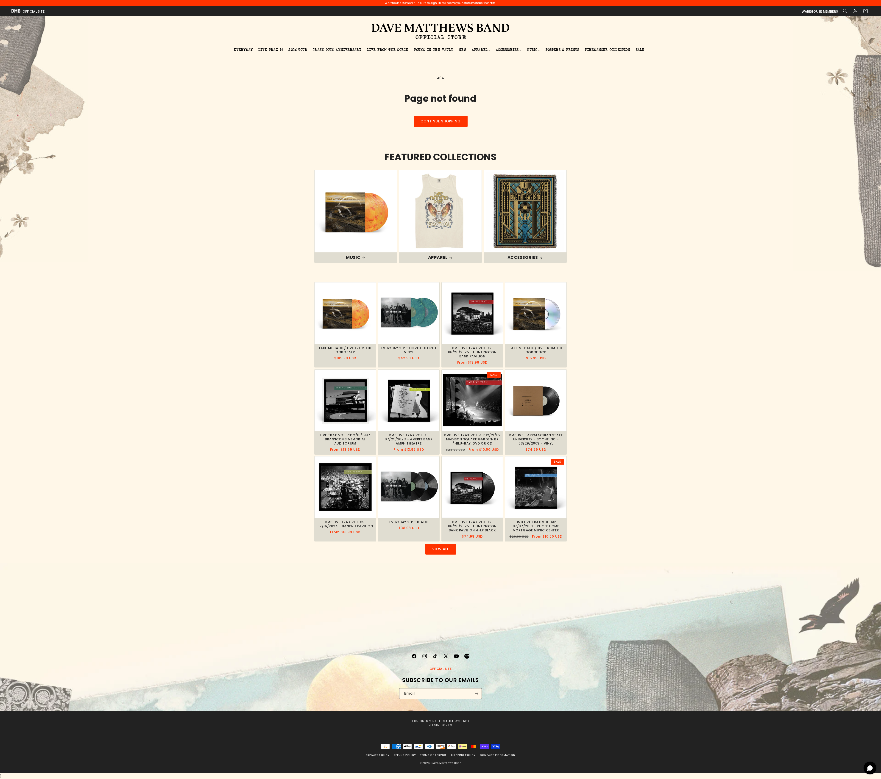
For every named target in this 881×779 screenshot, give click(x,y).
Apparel (438, 257)
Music (353, 257)
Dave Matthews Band (447, 763)
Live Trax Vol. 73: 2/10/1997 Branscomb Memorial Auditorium (345, 439)
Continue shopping (441, 121)
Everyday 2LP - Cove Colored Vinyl (408, 350)
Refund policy (405, 755)
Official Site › (34, 11)
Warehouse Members (820, 11)
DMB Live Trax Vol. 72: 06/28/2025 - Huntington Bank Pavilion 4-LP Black (472, 526)
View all (440, 549)
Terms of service (433, 755)
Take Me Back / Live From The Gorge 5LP (345, 350)
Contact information (497, 755)
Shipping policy (463, 755)
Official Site (440, 668)
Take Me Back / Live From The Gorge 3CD (536, 350)
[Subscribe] (476, 693)
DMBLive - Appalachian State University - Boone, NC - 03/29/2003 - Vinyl (536, 439)
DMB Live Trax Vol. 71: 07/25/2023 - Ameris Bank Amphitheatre (408, 439)
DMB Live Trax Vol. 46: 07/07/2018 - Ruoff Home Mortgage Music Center (536, 526)
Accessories (522, 257)
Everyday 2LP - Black (408, 522)
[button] (845, 11)
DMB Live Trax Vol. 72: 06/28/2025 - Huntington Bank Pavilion (472, 352)
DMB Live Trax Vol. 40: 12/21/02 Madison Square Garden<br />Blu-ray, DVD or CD (472, 439)
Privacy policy (378, 755)
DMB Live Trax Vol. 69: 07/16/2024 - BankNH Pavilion (345, 524)
